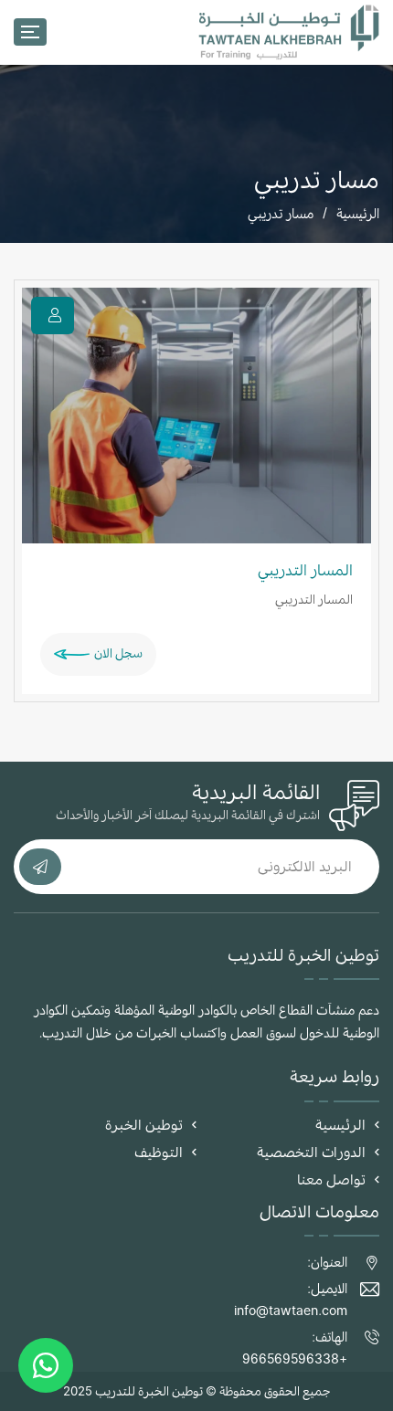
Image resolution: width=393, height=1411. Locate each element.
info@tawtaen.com (290, 1310)
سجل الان (118, 653)
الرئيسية (357, 213)
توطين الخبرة (144, 1124)
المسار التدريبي (305, 570)
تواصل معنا (331, 1179)
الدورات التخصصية (311, 1152)
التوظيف (158, 1152)
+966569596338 (294, 1358)
